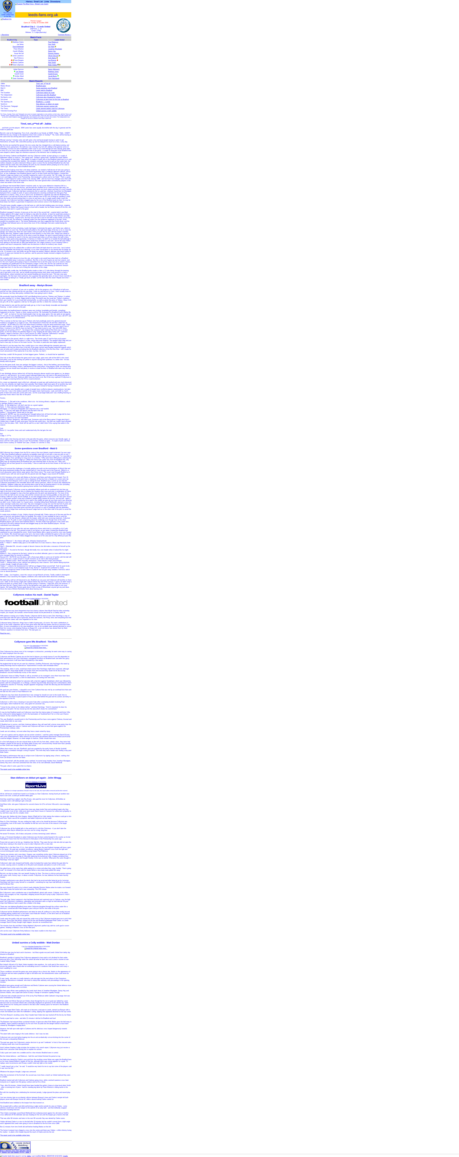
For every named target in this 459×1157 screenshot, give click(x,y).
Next (17, 1150)
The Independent (35, 645)
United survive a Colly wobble (46, 111)
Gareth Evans (53, 74)
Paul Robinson (53, 42)
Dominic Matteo (53, 53)
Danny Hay (52, 51)
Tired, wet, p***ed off (43, 83)
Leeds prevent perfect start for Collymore (50, 108)
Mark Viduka (52, 65)
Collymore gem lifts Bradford (46, 95)
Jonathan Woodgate (55, 49)
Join (12, 1152)
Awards (16, 1152)
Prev (13, 1150)
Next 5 (28, 1150)
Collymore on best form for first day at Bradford (52, 99)
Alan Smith (52, 62)
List (9, 1152)
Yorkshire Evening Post (35, 946)
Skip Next (22, 1150)
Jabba (27, 1152)
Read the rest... (5, 633)
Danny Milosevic (54, 69)
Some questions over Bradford (46, 88)
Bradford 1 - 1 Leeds (43, 102)
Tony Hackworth (53, 78)
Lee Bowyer (52, 60)
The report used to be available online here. (15, 769)
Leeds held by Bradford (44, 90)
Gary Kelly (51, 44)
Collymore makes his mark (45, 93)
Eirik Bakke (52, 58)
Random (4, 1152)
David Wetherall (18, 47)
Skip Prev (8, 1150)
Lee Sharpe (20, 72)
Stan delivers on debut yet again (47, 104)
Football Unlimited (35, 598)
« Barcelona (5, 35)
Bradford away (41, 86)
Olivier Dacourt (53, 56)
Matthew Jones (53, 72)
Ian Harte (51, 47)
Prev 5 (2, 1150)
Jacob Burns (52, 76)
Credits (65, 1156)
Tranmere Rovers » (64, 35)
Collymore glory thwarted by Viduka (48, 97)
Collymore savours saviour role (46, 106)
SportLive (35, 781)
